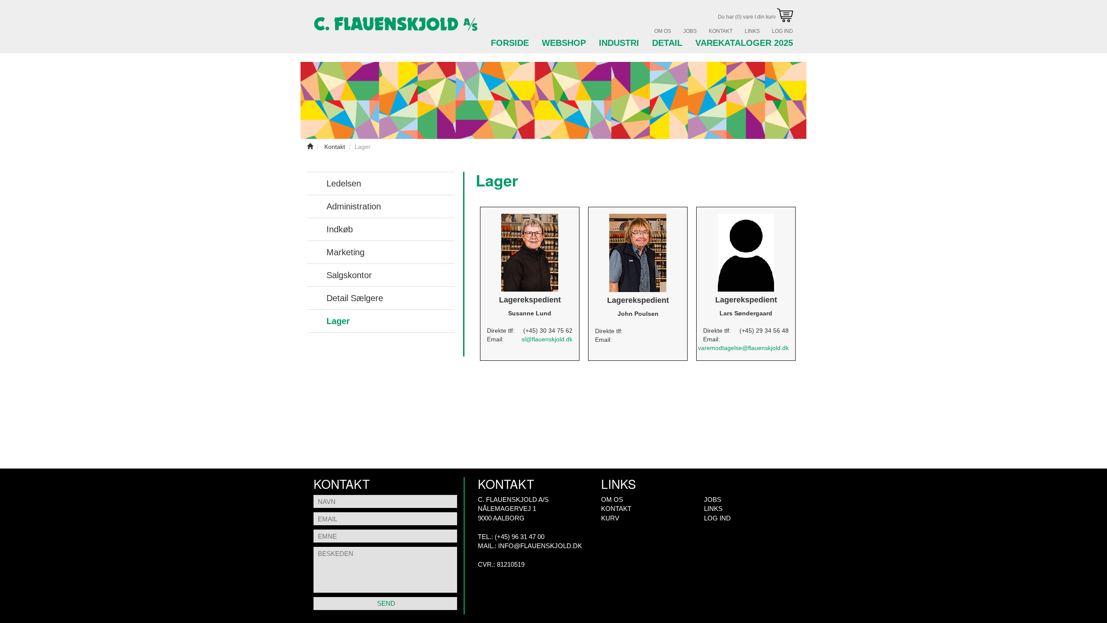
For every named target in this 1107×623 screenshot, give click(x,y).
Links (752, 31)
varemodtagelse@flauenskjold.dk (743, 347)
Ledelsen (343, 183)
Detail (667, 43)
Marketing (345, 252)
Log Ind (782, 31)
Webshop (564, 43)
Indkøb (339, 229)
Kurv (610, 518)
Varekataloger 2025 (744, 43)
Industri (619, 43)
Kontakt (721, 31)
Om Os (662, 31)
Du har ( (747, 17)
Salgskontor (349, 275)
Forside (510, 43)
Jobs (690, 31)
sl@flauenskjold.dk (547, 339)
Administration (353, 206)
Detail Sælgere (354, 298)
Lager (338, 321)
